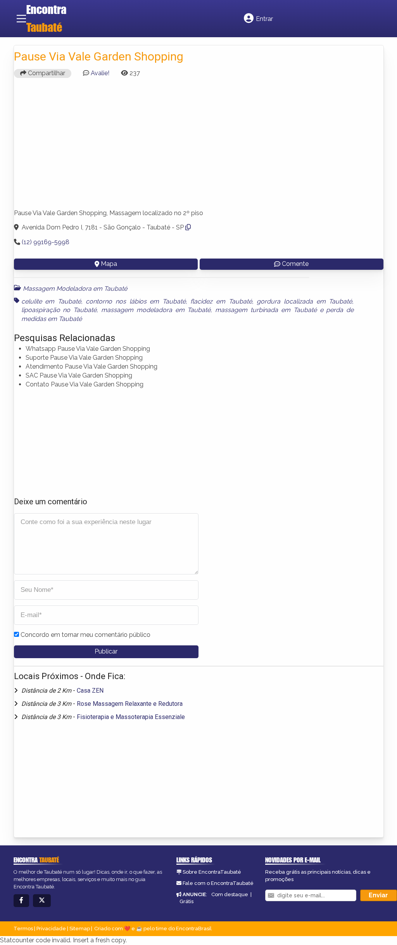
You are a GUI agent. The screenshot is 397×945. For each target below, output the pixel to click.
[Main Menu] (21, 18)
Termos (23, 928)
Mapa (109, 263)
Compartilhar (45, 73)
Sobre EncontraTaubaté (212, 872)
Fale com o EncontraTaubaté (218, 883)
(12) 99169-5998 (45, 242)
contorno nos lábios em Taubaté (135, 301)
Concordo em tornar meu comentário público (85, 634)
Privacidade (51, 928)
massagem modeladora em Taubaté (156, 310)
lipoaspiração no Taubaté (59, 310)
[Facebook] (21, 900)
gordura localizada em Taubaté (304, 301)
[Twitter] (42, 900)
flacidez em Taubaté (221, 301)
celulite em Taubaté (51, 301)
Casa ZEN (90, 690)
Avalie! (100, 73)
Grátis (186, 901)
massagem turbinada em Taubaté (265, 310)
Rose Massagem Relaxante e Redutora (130, 703)
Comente (295, 263)
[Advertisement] (198, 147)
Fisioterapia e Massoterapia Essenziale (131, 717)
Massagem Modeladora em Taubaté (75, 288)
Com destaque (229, 894)
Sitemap (79, 928)
